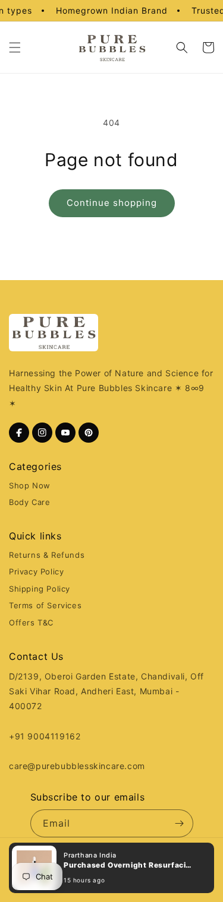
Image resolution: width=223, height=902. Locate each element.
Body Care (29, 502)
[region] (112, 10)
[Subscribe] (180, 823)
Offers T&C (31, 622)
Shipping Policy (39, 588)
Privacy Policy (36, 571)
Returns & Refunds (46, 555)
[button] (111, 868)
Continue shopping (112, 202)
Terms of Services (45, 605)
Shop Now (30, 485)
